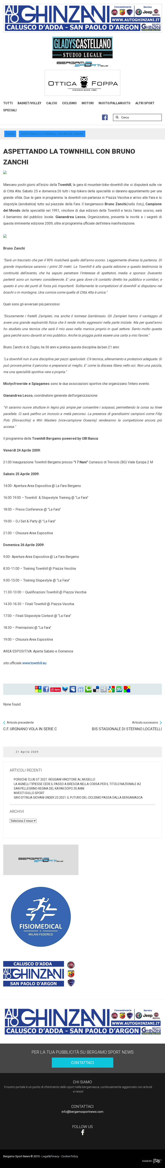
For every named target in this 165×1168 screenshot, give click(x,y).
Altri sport (144, 103)
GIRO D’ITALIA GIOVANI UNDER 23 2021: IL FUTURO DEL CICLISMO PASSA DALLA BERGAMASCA (78, 797)
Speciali (10, 110)
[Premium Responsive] (127, 689)
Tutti (8, 103)
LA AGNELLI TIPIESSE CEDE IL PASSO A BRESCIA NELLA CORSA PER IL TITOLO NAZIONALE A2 (77, 784)
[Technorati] (88, 689)
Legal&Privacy (50, 1156)
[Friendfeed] (80, 689)
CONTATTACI (82, 1062)
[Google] (111, 689)
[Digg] (103, 689)
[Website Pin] (38, 689)
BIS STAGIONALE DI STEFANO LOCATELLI (127, 726)
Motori (88, 103)
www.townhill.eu (34, 663)
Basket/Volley (29, 103)
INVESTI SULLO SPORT (29, 793)
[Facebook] (46, 689)
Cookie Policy (69, 1156)
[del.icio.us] (96, 689)
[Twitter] (65, 689)
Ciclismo (69, 103)
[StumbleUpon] (119, 689)
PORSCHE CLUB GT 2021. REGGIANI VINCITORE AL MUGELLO (54, 779)
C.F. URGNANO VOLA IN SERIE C (30, 726)
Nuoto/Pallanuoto (114, 103)
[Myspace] (72, 689)
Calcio (51, 103)
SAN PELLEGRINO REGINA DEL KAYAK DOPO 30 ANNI (49, 788)
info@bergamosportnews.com (82, 1111)
